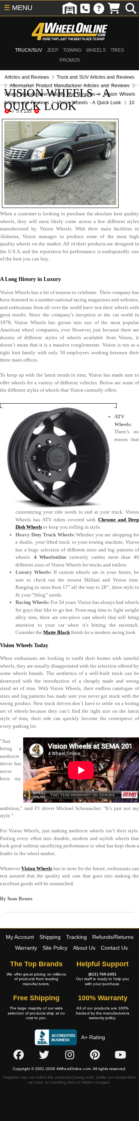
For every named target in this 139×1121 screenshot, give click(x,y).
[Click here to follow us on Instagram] (69, 1055)
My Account (20, 937)
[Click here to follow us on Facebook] (18, 1055)
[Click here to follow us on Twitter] (44, 1055)
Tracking (76, 937)
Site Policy (55, 948)
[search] (130, 8)
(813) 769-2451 (102, 974)
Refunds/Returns (113, 937)
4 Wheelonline (50, 557)
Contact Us (114, 948)
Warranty (26, 948)
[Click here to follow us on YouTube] (120, 1055)
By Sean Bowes (16, 898)
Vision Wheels (36, 868)
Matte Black (56, 632)
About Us (84, 948)
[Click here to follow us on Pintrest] (95, 1055)
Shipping (50, 937)
